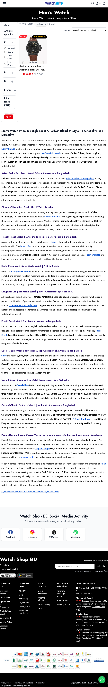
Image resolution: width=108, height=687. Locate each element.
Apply (8, 116)
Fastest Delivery (44, 604)
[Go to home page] (54, 3)
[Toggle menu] (4, 3)
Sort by (66, 30)
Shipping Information (42, 599)
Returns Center (63, 600)
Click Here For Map (84, 625)
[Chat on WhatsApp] (101, 679)
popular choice (28, 457)
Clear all (52, 24)
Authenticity (23, 598)
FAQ (40, 608)
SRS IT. (27, 685)
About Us (22, 590)
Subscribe (101, 566)
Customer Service (4, 592)
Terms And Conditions (23, 612)
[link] (33, 49)
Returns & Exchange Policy (61, 593)
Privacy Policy (24, 606)
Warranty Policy (63, 604)
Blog (21, 594)
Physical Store (24, 602)
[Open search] (92, 3)
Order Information (42, 592)
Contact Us (40, 682)
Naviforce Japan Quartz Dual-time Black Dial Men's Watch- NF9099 (33, 68)
